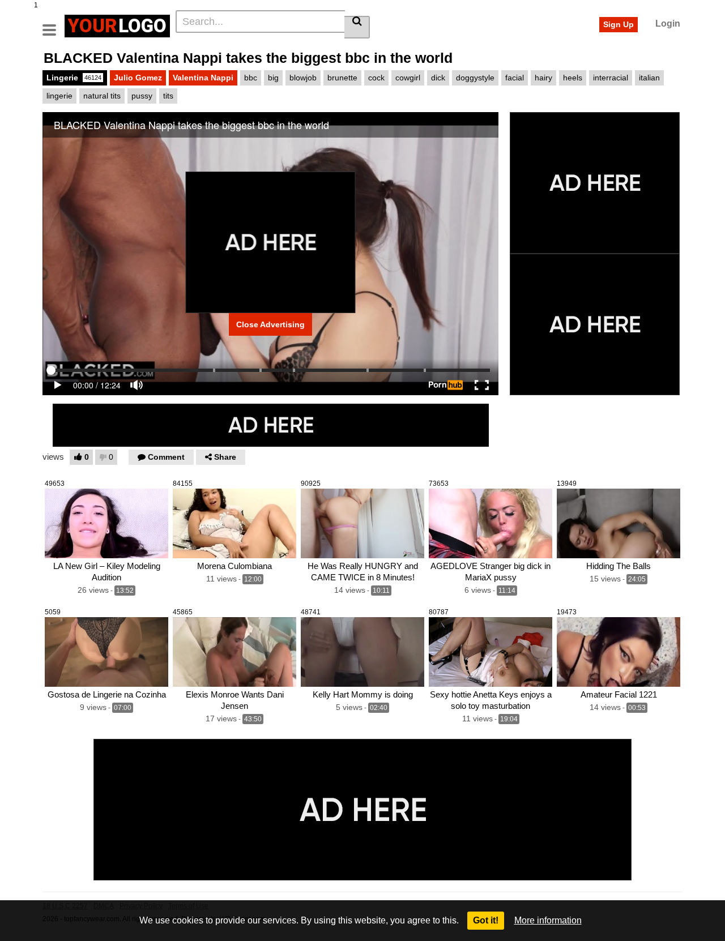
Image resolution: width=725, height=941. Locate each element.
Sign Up (618, 24)
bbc (250, 77)
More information (548, 920)
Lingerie (73, 77)
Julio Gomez (138, 77)
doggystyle (475, 77)
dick (438, 77)
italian (649, 77)
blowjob (303, 77)
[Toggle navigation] (53, 24)
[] (357, 27)
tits (168, 95)
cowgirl (407, 77)
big (273, 77)
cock (376, 77)
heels (572, 77)
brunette (342, 77)
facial (514, 77)
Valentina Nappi (203, 77)
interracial (610, 77)
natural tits (102, 95)
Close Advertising (270, 324)
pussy (141, 95)
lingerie (59, 95)
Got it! (485, 920)
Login (667, 23)
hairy (543, 77)
